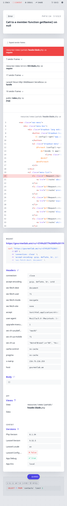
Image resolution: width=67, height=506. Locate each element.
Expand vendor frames (17, 43)
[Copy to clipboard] (58, 248)
